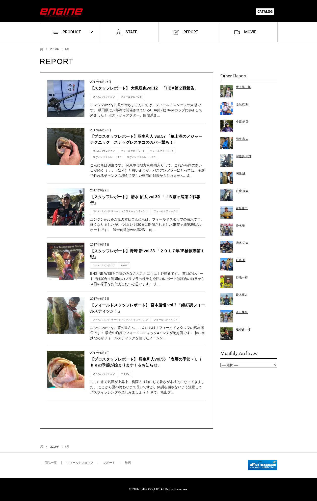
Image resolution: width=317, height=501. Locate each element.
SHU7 (124, 265)
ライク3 (125, 373)
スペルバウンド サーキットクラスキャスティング (120, 211)
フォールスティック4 (165, 211)
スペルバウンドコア (104, 96)
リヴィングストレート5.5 (141, 157)
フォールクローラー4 (132, 151)
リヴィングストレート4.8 (107, 157)
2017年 (54, 48)
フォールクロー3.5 (131, 96)
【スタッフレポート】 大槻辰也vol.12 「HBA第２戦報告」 (144, 88)
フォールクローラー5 (162, 151)
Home (41, 49)
